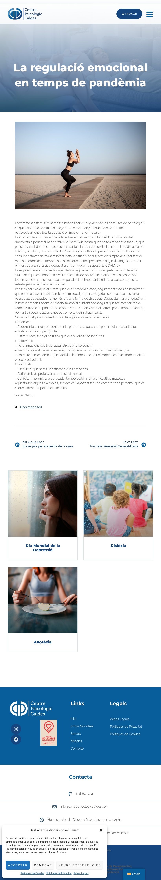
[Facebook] (16, 739)
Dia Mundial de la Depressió (43, 547)
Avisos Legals (81, 873)
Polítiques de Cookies (32, 873)
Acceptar (18, 865)
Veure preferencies (80, 865)
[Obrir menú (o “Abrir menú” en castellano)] (149, 14)
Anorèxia (43, 642)
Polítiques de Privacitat (59, 873)
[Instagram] (16, 729)
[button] (101, 830)
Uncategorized (31, 407)
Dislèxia (118, 545)
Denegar (43, 865)
